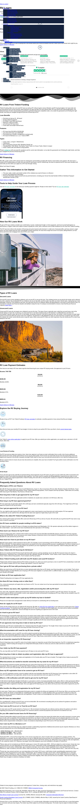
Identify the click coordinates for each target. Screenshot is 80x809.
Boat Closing (63, 771)
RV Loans (6, 17)
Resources (6, 41)
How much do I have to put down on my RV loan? (17, 539)
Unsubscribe (42, 807)
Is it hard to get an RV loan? (10, 612)
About (4, 39)
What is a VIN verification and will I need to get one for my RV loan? (24, 678)
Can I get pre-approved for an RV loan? (14, 508)
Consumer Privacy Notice (30, 807)
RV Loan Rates (11, 22)
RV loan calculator (10, 186)
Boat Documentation (65, 774)
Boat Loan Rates (4, 779)
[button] (40, 296)
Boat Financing (4, 769)
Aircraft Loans (64, 781)
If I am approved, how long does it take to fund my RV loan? (21, 623)
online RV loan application (46, 606)
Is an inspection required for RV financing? (15, 639)
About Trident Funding (46, 771)
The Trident (43, 774)
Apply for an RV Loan (26, 774)
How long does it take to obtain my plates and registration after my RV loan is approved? (31, 654)
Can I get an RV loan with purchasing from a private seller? (21, 566)
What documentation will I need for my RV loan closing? (20, 630)
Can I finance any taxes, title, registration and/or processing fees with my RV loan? (29, 589)
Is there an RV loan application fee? (12, 575)
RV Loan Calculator (25, 776)
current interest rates (65, 429)
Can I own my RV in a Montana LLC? (13, 724)
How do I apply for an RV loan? (11, 603)
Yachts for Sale (64, 779)
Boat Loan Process (5, 771)
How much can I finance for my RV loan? (14, 531)
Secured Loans (5, 296)
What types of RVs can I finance (11, 486)
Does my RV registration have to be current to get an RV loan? (22, 670)
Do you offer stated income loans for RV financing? (18, 713)
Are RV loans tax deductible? (10, 698)
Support (42, 769)
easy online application (14, 439)
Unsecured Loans (6, 308)
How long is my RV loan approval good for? (15, 501)
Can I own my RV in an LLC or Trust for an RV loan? (18, 706)
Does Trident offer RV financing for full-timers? (16, 550)
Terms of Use (7, 807)
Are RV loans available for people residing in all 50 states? (21, 523)
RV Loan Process (25, 771)
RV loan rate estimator (63, 186)
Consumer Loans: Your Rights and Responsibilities (62, 807)
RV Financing (24, 769)
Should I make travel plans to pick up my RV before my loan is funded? (25, 597)
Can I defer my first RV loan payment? (13, 648)
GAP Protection (14, 38)
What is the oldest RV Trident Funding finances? (17, 516)
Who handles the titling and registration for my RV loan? (20, 688)
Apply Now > (8, 305)
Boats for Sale (64, 776)
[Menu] (0, 45)
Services (5, 24)
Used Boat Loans (11, 15)
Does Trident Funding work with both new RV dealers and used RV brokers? (27, 559)
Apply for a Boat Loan (6, 774)
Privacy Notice (17, 807)
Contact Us (43, 776)
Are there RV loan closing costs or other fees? (16, 581)
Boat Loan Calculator (6, 776)
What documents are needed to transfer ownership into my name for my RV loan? (29, 661)
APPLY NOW (8, 42)
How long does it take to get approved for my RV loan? (19, 495)
